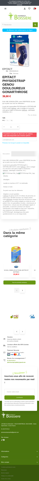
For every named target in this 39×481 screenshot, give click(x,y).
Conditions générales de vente (8, 467)
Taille (4, 118)
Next (22, 331)
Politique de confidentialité (7, 475)
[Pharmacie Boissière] (19, 16)
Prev (16, 331)
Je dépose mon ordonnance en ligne (19, 30)
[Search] (35, 24)
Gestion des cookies (6, 478)
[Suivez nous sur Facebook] (2, 445)
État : (11, 73)
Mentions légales (5, 472)
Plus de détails (32, 115)
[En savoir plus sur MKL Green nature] (14, 316)
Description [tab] (6, 154)
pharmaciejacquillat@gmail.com (10, 432)
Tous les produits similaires (19, 282)
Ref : (7, 71)
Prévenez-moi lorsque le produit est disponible (15, 143)
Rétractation (4, 470)
